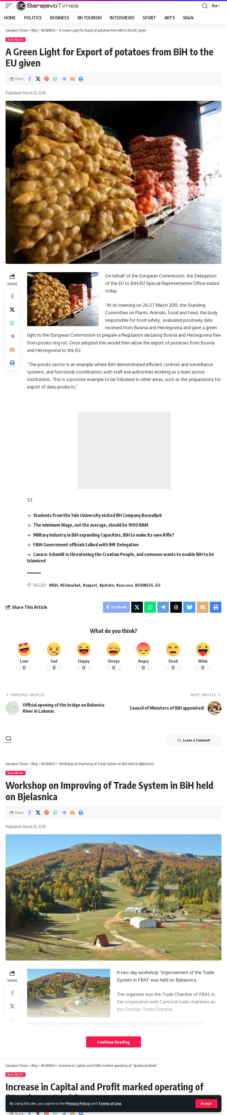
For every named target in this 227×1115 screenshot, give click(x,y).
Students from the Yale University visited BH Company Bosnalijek (97, 515)
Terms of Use (109, 1103)
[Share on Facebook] (29, 78)
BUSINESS (15, 39)
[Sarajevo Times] (48, 6)
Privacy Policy (78, 1103)
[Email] (72, 78)
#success (124, 585)
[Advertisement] (124, 450)
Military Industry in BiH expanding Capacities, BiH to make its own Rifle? (103, 535)
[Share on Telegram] (64, 78)
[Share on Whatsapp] (55, 78)
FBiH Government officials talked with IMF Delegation (86, 544)
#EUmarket (70, 585)
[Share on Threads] (176, 607)
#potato (106, 585)
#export (90, 585)
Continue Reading (113, 1041)
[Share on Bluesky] (189, 607)
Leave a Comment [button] (196, 740)
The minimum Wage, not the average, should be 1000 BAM (90, 525)
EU (157, 585)
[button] (206, 1103)
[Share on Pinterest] (46, 78)
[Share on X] (38, 78)
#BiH (53, 585)
